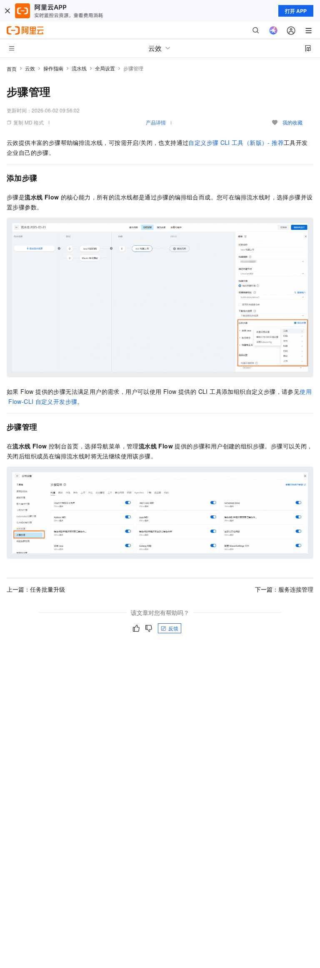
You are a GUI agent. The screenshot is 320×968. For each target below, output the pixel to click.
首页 (12, 68)
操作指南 (53, 68)
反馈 (173, 628)
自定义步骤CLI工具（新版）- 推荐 (236, 142)
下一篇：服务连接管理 (284, 589)
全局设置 (105, 68)
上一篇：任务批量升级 (36, 589)
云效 (30, 68)
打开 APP (296, 11)
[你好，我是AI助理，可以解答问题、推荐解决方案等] (273, 30)
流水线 (79, 68)
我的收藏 (292, 122)
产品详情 (156, 122)
